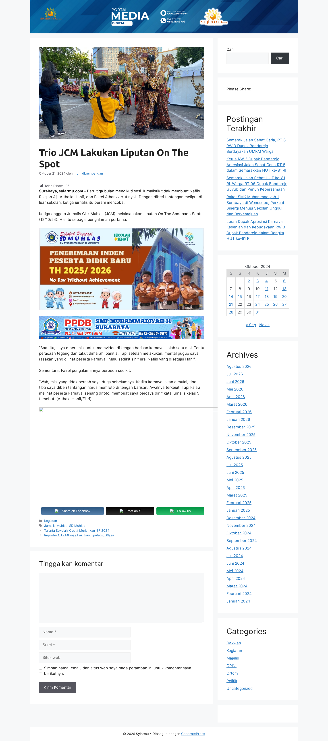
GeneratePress (193, 734)
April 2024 (235, 578)
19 (275, 296)
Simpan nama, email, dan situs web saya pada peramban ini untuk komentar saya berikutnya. (117, 671)
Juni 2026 (235, 381)
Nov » (264, 325)
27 (284, 304)
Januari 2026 (238, 419)
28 (231, 312)
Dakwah (233, 643)
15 (240, 296)
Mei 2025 (234, 480)
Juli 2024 (234, 556)
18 (267, 296)
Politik (231, 681)
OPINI (231, 666)
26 (275, 304)
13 (284, 289)
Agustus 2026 (239, 366)
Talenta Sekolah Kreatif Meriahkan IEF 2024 (76, 530)
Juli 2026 (234, 374)
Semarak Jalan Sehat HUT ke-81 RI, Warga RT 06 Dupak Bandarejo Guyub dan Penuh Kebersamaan (256, 183)
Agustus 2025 (238, 457)
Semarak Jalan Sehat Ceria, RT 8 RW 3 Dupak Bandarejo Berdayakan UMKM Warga (256, 146)
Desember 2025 (240, 427)
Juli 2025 (234, 465)
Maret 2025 (236, 495)
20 (284, 296)
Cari (230, 49)
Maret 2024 (236, 586)
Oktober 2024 (238, 533)
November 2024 (241, 525)
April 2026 (235, 397)
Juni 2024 (235, 563)
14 (231, 296)
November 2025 (240, 434)
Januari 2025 (238, 510)
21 (231, 304)
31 (257, 312)
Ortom (232, 673)
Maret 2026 (236, 404)
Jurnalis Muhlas (55, 525)
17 (258, 296)
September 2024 (241, 540)
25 (266, 304)
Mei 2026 (234, 389)
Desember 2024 (240, 518)
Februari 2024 (239, 593)
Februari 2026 (239, 412)
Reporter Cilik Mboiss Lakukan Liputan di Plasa (79, 535)
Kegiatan (50, 521)
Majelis (232, 658)
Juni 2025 (235, 472)
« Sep (251, 325)
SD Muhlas (77, 525)
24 (257, 304)
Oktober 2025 (238, 442)
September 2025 (241, 450)
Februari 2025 (238, 503)
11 (266, 289)
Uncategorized (239, 688)
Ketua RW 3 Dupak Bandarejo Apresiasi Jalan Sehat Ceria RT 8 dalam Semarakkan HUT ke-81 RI (256, 165)
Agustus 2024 (239, 548)
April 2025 (235, 487)
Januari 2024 (238, 601)
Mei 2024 (234, 571)
